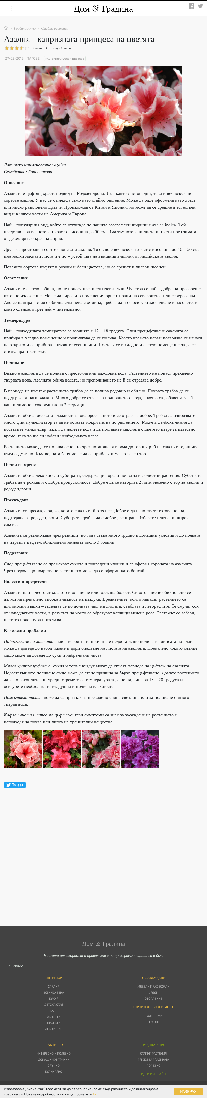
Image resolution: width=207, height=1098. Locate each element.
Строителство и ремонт (153, 1007)
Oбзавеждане (153, 978)
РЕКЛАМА (15, 965)
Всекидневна (53, 992)
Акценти (53, 1016)
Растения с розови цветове (64, 58)
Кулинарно (53, 1071)
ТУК (96, 1094)
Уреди (153, 992)
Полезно (153, 1065)
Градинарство (153, 1045)
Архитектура (153, 1015)
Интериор (54, 978)
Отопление (153, 998)
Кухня (53, 998)
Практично (53, 1045)
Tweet (17, 784)
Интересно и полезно (54, 1053)
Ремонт (153, 1021)
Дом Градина (103, 8)
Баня (53, 1010)
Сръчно (54, 1065)
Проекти (53, 1022)
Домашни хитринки (53, 1059)
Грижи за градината (153, 1059)
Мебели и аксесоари (153, 986)
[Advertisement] (103, 848)
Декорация (53, 1028)
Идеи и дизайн (153, 1074)
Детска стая (53, 1004)
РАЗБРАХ (188, 1091)
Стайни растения (153, 1053)
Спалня (53, 986)
